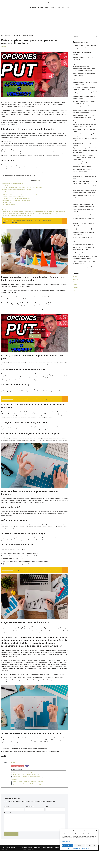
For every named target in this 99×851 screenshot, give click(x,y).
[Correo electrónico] (28, 766)
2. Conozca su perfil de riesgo (9, 193)
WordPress (4, 849)
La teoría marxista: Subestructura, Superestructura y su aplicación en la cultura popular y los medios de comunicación (84, 68)
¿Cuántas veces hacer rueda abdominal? (83, 244)
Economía (40, 7)
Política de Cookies (48, 847)
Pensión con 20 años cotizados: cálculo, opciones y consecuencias (28, 781)
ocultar (37, 180)
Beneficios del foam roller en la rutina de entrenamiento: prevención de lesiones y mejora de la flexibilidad (85, 157)
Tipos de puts (5, 185)
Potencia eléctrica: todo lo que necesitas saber (84, 174)
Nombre (6, 806)
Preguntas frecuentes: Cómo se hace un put (12, 209)
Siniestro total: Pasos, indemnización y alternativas (24, 772)
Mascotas (53, 7)
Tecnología (61, 7)
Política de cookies (72, 848)
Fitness (47, 7)
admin (13, 762)
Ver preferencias (91, 845)
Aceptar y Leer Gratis (67, 845)
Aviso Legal (88, 848)
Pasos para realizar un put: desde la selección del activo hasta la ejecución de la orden (22, 187)
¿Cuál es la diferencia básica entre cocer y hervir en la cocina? (17, 215)
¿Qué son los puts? (6, 202)
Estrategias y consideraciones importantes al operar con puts (16, 189)
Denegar (80, 845)
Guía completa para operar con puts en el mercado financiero (16, 200)
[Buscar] (96, 36)
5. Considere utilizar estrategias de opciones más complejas (16, 198)
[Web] (26, 766)
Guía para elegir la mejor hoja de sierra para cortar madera (26, 774)
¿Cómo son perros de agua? (80, 242)
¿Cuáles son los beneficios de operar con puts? (13, 206)
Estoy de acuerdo (34, 336)
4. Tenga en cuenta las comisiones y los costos (13, 196)
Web (47, 806)
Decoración (33, 7)
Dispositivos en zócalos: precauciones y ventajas (85, 148)
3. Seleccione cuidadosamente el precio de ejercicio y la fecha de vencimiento (20, 194)
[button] (96, 831)
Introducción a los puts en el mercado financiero (13, 183)
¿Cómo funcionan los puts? (8, 204)
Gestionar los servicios (66, 841)
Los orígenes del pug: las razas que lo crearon (84, 45)
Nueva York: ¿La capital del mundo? (82, 166)
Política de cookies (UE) (27, 849)
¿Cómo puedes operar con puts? (9, 208)
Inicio (2, 35)
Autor (3, 217)
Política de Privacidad (80, 848)
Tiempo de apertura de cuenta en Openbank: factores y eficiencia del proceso (31, 784)
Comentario (7, 813)
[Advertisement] (49, 19)
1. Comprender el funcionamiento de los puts (12, 191)
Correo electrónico (30, 806)
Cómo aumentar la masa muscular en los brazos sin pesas (26, 776)
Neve (2, 847)
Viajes (67, 7)
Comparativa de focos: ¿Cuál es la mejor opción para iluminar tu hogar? (29, 783)
